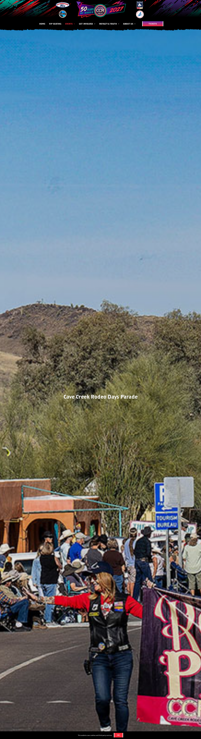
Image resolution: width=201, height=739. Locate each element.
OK (118, 735)
